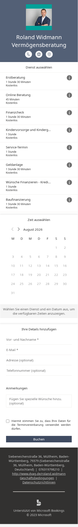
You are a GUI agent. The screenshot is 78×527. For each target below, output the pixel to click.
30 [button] (65, 283)
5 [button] (30, 256)
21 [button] (47, 274)
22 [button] (56, 274)
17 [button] (13, 274)
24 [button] (13, 283)
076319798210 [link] (49, 469)
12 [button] (30, 265)
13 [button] (39, 265)
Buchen (39, 439)
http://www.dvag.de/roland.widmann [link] (39, 474)
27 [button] (39, 283)
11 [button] (22, 265)
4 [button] (22, 256)
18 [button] (22, 274)
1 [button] (56, 247)
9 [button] (65, 256)
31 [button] (13, 293)
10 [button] (13, 265)
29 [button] (56, 283)
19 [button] (30, 274)
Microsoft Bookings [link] (50, 510)
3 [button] (13, 256)
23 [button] (65, 274)
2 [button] (65, 247)
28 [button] (47, 283)
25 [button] (22, 283)
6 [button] (39, 256)
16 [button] (65, 265)
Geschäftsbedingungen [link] (37, 478)
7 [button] (48, 256)
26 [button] (30, 283)
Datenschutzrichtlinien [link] (39, 482)
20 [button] (39, 274)
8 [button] (56, 256)
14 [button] (47, 265)
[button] (13, 229)
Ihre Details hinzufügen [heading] (39, 329)
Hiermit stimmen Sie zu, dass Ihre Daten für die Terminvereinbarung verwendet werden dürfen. (41, 425)
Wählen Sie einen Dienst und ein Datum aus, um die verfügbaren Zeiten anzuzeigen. (39, 311)
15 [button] (56, 265)
